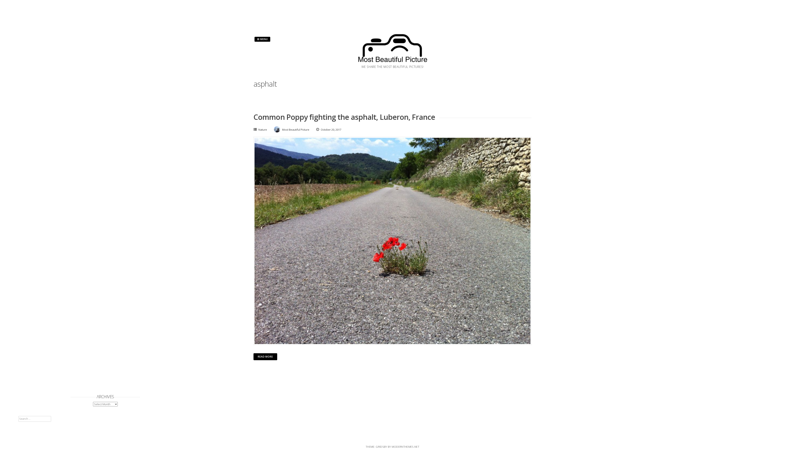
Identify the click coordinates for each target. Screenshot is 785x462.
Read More (265, 356)
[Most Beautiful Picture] (392, 63)
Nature (262, 129)
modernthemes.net (405, 447)
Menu (263, 39)
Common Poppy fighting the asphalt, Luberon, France (344, 117)
